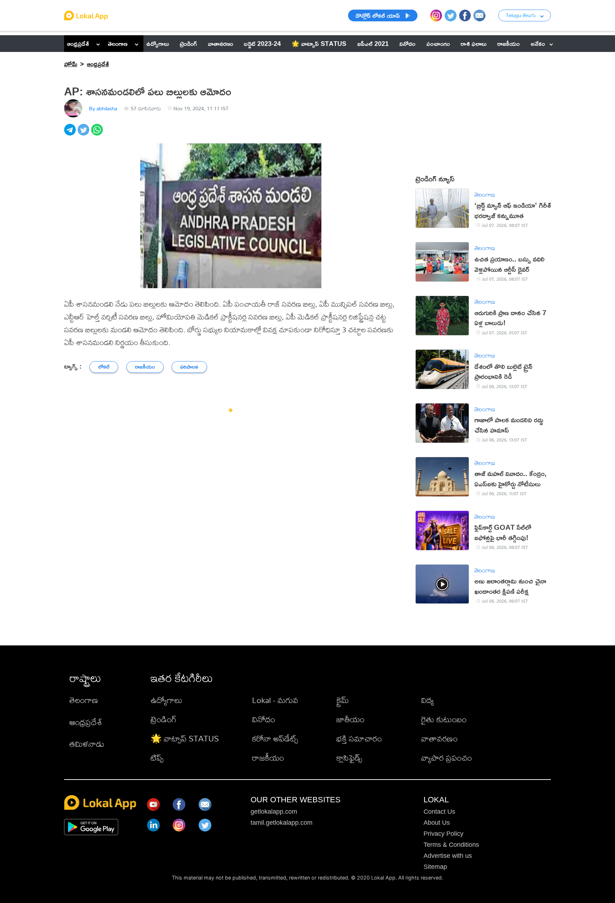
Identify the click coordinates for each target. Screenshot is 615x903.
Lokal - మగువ (275, 700)
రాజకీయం (268, 757)
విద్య (427, 700)
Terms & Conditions (451, 844)
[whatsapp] (98, 133)
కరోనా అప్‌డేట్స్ (275, 738)
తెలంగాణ (117, 43)
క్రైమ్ (342, 700)
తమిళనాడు (86, 743)
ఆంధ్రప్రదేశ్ (78, 43)
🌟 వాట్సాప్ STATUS (185, 738)
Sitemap (435, 866)
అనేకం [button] (538, 43)
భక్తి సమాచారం (359, 738)
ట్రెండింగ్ (164, 719)
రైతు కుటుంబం (444, 719)
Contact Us (439, 811)
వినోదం (263, 719)
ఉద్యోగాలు (166, 700)
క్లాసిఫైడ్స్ (349, 757)
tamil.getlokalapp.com (281, 822)
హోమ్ (70, 64)
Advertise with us (448, 855)
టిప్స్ (157, 757)
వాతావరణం (439, 738)
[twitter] (84, 133)
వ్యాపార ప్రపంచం (446, 757)
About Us (437, 822)
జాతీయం (350, 719)
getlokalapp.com (274, 811)
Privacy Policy (443, 833)
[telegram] (71, 133)
